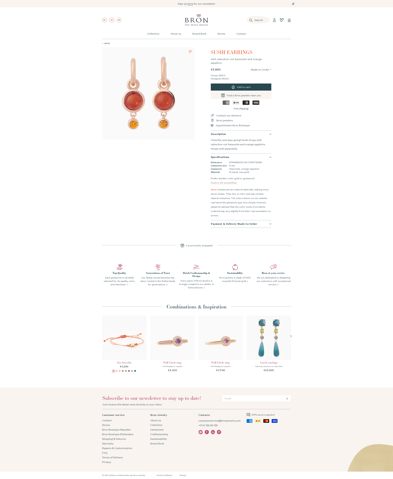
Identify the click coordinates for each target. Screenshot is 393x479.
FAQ (104, 452)
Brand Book (199, 33)
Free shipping (241, 108)
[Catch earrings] (269, 344)
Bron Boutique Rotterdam (117, 434)
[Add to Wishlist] (190, 51)
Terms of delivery (164, 475)
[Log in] (274, 20)
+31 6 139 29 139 (208, 425)
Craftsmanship (159, 434)
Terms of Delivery (112, 457)
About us (175, 33)
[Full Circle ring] (172, 344)
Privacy (106, 462)
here (190, 3)
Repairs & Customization (117, 448)
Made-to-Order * (261, 69)
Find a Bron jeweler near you (244, 95)
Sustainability (158, 438)
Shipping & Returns (114, 438)
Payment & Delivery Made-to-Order (234, 224)
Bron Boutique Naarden (116, 429)
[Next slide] (291, 336)
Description (218, 134)
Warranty (107, 443)
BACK (107, 43)
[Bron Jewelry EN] (196, 20)
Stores (221, 33)
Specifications (220, 157)
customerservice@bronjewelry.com (219, 420)
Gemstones (157, 429)
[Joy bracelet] (124, 344)
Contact (241, 33)
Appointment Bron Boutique (233, 125)
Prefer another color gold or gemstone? (233, 180)
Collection (153, 33)
